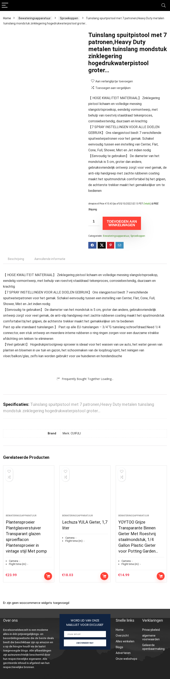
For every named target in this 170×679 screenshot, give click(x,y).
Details (146, 203)
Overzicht (122, 635)
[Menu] (5, 5)
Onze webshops (126, 658)
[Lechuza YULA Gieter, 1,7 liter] (85, 492)
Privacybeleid (151, 629)
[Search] (164, 5)
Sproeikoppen (69, 18)
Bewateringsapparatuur (35, 18)
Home (7, 18)
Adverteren (123, 653)
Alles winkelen (125, 641)
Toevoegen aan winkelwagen (122, 223)
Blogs (119, 647)
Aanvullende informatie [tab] (49, 259)
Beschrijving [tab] (16, 259)
